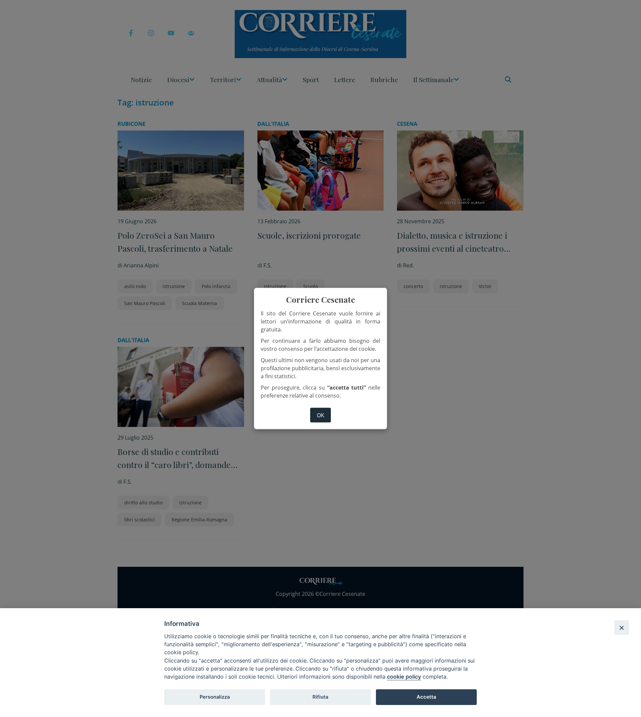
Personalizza (215, 697)
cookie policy (404, 676)
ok (320, 415)
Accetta (426, 697)
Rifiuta (320, 697)
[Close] (621, 627)
